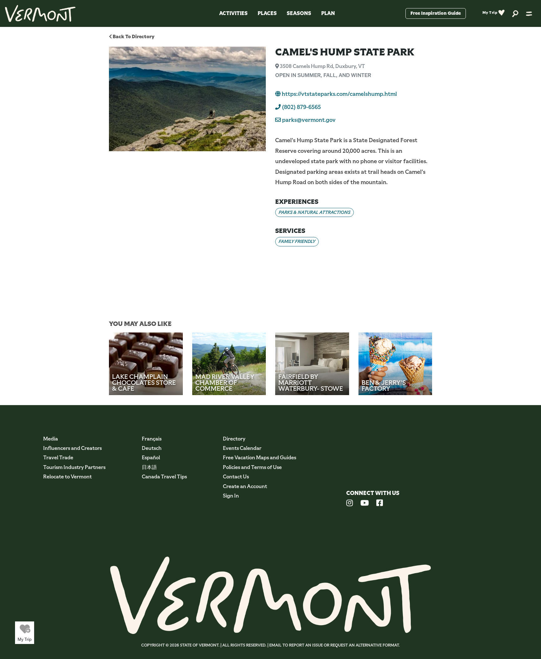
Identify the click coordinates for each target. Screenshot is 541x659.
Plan (328, 13)
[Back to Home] (40, 13)
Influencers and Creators (72, 448)
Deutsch (152, 448)
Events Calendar (242, 448)
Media (50, 439)
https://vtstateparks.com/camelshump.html (339, 94)
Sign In (231, 496)
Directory (234, 439)
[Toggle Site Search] (515, 13)
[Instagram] (349, 504)
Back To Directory (133, 36)
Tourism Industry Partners (74, 467)
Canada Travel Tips (164, 477)
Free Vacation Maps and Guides (259, 458)
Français (152, 439)
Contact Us (236, 477)
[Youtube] (364, 504)
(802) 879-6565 (301, 107)
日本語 (149, 467)
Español (151, 458)
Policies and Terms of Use (252, 467)
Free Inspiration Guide (435, 13)
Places (267, 13)
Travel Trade (58, 458)
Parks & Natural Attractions (314, 212)
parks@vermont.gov (309, 120)
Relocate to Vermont (67, 477)
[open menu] (529, 13)
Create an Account (245, 486)
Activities (233, 13)
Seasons (299, 13)
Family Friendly (297, 241)
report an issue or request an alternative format (344, 645)
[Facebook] (379, 504)
